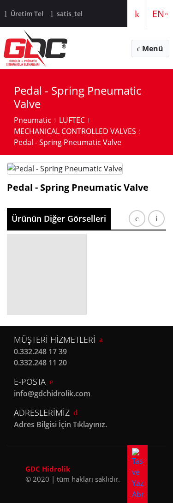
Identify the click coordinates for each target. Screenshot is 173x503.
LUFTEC (72, 120)
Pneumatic (32, 120)
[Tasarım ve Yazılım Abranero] (137, 474)
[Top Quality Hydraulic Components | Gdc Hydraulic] (35, 48)
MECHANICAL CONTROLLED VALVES (75, 131)
